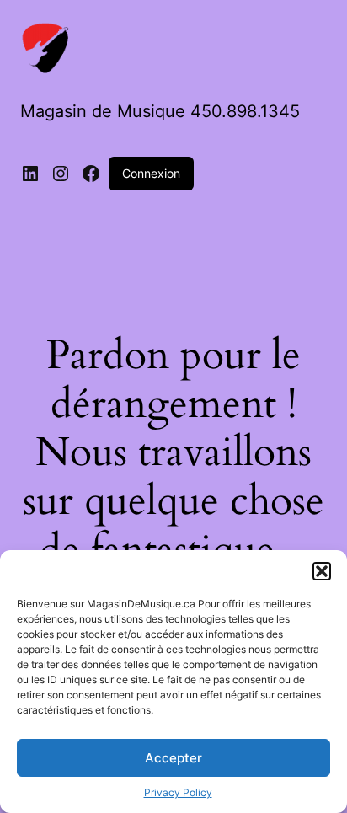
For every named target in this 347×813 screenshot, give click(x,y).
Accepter (173, 758)
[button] (321, 571)
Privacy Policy (178, 792)
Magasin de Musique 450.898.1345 (160, 111)
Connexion (151, 173)
